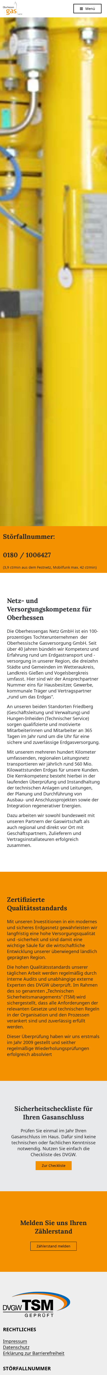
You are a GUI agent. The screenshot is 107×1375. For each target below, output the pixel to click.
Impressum (15, 1341)
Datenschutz (16, 1347)
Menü (90, 8)
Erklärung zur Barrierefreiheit (33, 1353)
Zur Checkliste (53, 1165)
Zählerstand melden (53, 1246)
